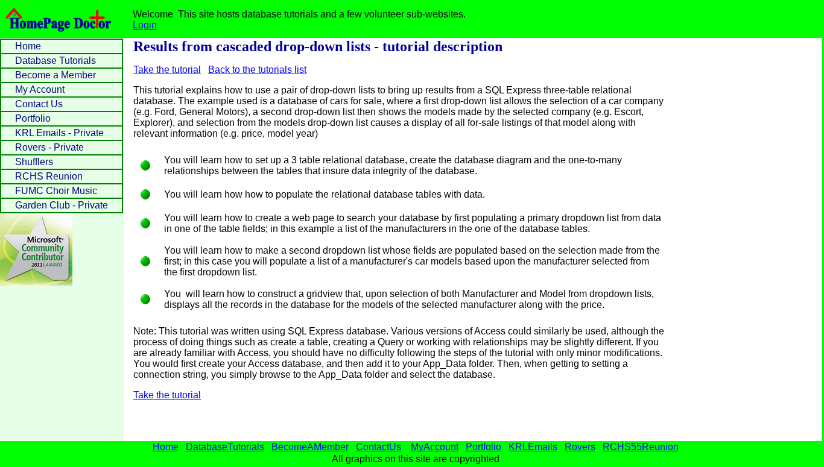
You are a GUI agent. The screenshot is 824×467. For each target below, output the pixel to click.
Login (145, 25)
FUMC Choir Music (56, 191)
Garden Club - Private (61, 205)
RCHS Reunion (49, 176)
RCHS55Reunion (641, 447)
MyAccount (434, 447)
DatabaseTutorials (225, 447)
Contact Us (39, 104)
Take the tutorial (167, 69)
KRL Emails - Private (59, 133)
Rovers (580, 447)
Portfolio (33, 118)
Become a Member (55, 75)
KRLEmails (533, 447)
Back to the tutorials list (257, 69)
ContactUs (378, 447)
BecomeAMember (310, 447)
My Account (40, 89)
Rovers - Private (49, 147)
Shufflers (34, 162)
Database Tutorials (55, 60)
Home (28, 46)
